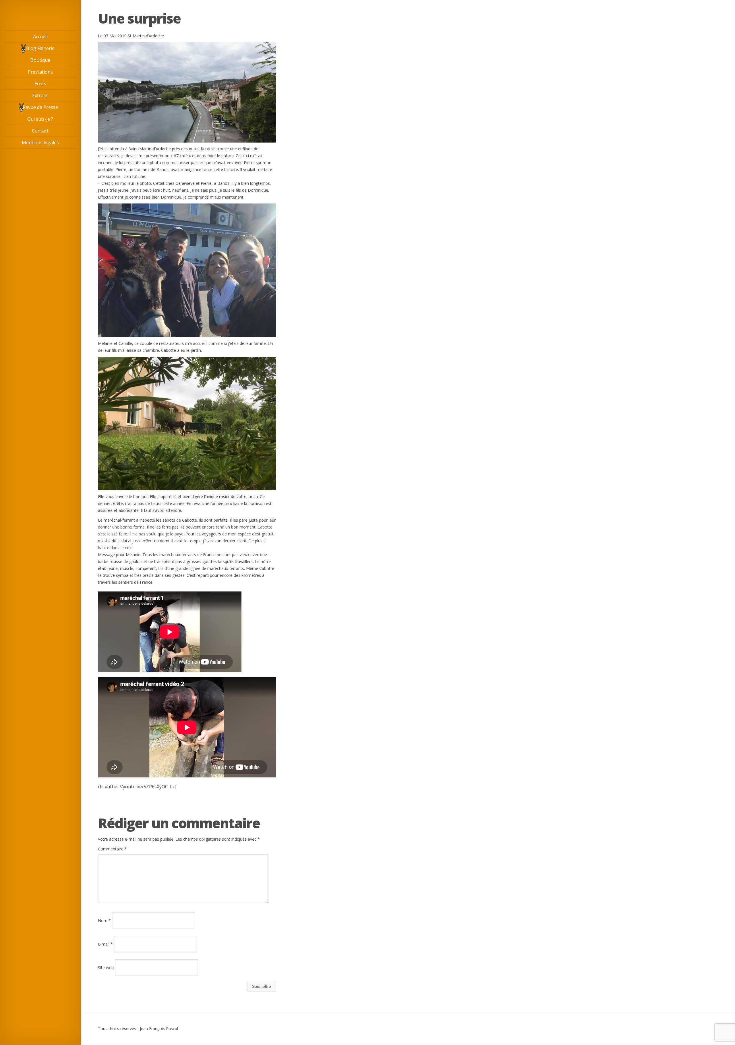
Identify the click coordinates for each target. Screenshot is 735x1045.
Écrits (40, 83)
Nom (104, 920)
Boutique (40, 60)
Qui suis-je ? (40, 119)
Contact (40, 131)
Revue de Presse (40, 107)
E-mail (105, 944)
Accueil (40, 36)
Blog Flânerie (40, 48)
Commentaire (112, 849)
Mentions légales (40, 142)
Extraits (40, 95)
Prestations (40, 72)
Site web (106, 967)
